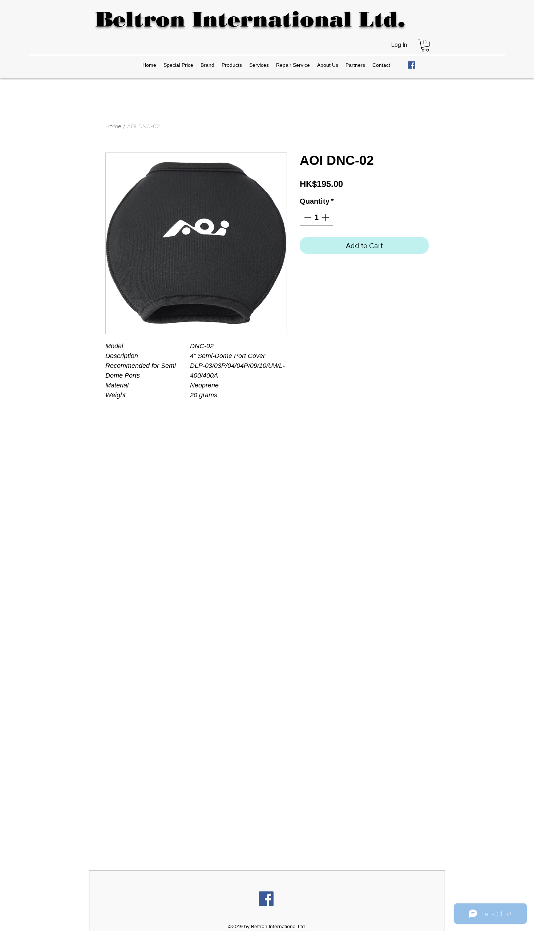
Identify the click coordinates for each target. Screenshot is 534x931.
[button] (425, 46)
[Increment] (326, 217)
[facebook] (411, 65)
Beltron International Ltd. (250, 19)
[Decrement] (307, 217)
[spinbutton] (316, 217)
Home (113, 126)
